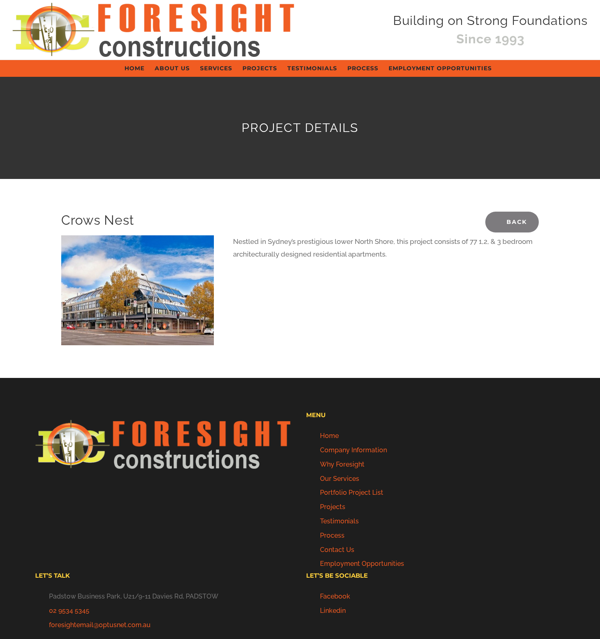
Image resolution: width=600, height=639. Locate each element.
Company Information (353, 450)
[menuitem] (139, 68)
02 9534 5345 (69, 610)
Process (332, 535)
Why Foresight (342, 464)
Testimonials (339, 521)
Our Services (339, 479)
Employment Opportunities (362, 564)
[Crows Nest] (137, 241)
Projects (332, 507)
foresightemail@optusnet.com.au (100, 625)
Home (329, 436)
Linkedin (333, 610)
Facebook (335, 596)
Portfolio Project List (351, 492)
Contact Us (337, 550)
